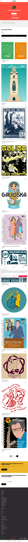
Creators (2, 494)
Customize (13, 276)
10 (25, 248)
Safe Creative (2, 492)
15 (25, 212)
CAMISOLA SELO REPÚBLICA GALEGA (8, 141)
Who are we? (2, 491)
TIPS (1, 495)
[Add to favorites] (2, 62)
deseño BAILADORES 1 (6, 413)
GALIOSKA (4, 210)
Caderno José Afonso (6, 449)
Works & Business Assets (4, 498)
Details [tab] (14, 267)
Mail (1, 510)
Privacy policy (2, 523)
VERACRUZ (4, 103)
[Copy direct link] (18, 17)
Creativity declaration (3, 500)
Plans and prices (3, 517)
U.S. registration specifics (4, 501)
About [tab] (23, 267)
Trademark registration (3, 499)
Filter (14, 35)
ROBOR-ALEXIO (4, 283)
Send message (14, 15)
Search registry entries (3, 502)
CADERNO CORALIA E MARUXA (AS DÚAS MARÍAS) (11, 246)
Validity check (2, 503)
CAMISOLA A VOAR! (5, 60)
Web (1, 509)
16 (25, 285)
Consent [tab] (5, 267)
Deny (5, 276)
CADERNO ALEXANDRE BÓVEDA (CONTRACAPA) (10, 349)
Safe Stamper (2, 493)
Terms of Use (2, 522)
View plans (4, 469)
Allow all (23, 276)
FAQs (2, 531)
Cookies (2, 524)
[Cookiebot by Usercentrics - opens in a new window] (24, 265)
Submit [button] (4, 484)
